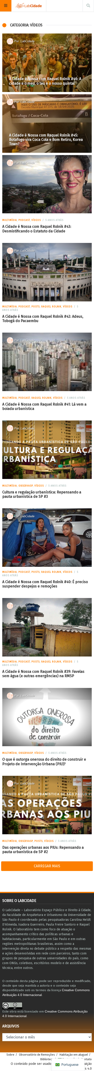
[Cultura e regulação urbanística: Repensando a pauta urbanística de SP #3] (47, 450)
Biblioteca (46, 1059)
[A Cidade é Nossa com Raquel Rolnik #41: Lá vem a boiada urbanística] (47, 362)
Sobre (10, 1054)
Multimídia (9, 220)
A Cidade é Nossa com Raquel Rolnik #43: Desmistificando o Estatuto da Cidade (36, 228)
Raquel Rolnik (51, 306)
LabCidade (27, 41)
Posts (35, 306)
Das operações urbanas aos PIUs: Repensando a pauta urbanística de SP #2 (43, 849)
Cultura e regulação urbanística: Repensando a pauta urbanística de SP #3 (41, 494)
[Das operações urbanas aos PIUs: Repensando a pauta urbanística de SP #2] (47, 805)
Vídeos (36, 220)
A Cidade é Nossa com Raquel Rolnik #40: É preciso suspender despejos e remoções (45, 584)
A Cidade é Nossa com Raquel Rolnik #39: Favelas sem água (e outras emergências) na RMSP (43, 673)
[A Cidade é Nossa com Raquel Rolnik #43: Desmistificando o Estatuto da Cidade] (47, 184)
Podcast (24, 220)
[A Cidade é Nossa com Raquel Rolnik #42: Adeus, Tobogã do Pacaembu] (47, 272)
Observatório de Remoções (37, 1054)
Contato (86, 1059)
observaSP (25, 485)
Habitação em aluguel (74, 1054)
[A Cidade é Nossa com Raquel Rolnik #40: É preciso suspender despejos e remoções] (47, 537)
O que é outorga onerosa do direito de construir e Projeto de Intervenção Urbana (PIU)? (44, 761)
